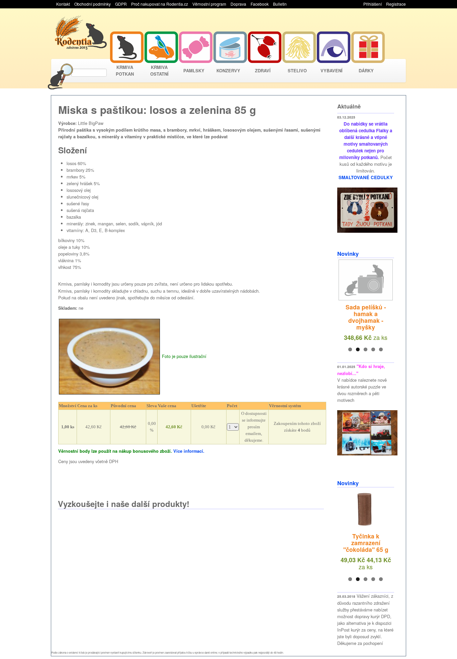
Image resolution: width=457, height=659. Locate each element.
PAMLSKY (193, 70)
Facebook (260, 4)
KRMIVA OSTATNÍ (159, 70)
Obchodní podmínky (92, 4)
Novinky (348, 253)
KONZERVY (228, 70)
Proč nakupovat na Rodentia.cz (159, 4)
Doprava (238, 4)
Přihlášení (372, 4)
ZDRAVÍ (263, 70)
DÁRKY (366, 70)
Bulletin (280, 4)
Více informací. (188, 451)
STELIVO (297, 70)
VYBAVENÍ (332, 70)
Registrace (396, 4)
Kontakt (63, 4)
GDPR (121, 4)
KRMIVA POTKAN (125, 70)
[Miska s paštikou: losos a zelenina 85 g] (109, 356)
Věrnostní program (209, 4)
